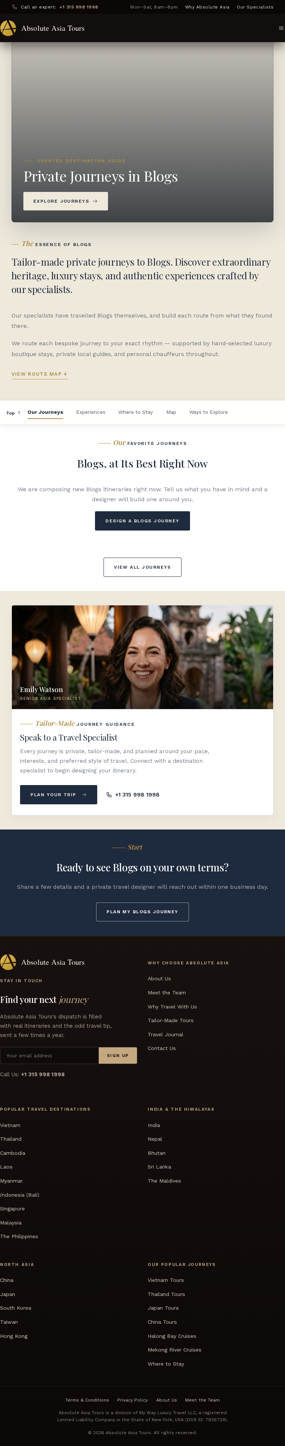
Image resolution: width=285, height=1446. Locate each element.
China (6, 1280)
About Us (159, 978)
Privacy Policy (132, 1399)
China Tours (162, 1322)
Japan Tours (163, 1308)
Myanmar (11, 1181)
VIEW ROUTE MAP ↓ (40, 374)
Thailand (11, 1139)
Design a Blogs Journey (142, 520)
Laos (6, 1167)
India (154, 1125)
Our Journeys (45, 412)
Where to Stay (135, 412)
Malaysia (11, 1222)
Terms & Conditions (87, 1399)
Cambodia (12, 1153)
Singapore (12, 1208)
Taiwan (9, 1322)
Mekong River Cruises (175, 1350)
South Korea (15, 1308)
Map (171, 412)
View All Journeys (142, 567)
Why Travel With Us (172, 1006)
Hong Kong (13, 1336)
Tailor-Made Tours (171, 1020)
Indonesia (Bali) (19, 1194)
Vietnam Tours (166, 1280)
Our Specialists (255, 7)
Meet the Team (167, 992)
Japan (7, 1294)
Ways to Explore (208, 412)
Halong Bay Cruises (172, 1336)
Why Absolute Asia (207, 7)
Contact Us (162, 1048)
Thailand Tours (166, 1294)
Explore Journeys (61, 201)
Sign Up (118, 1055)
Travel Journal (165, 1034)
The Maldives (164, 1181)
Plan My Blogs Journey (142, 911)
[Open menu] (281, 28)
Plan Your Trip (53, 794)
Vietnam (10, 1125)
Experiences (90, 412)
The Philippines (19, 1236)
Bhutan (157, 1153)
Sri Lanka (159, 1167)
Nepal (155, 1139)
